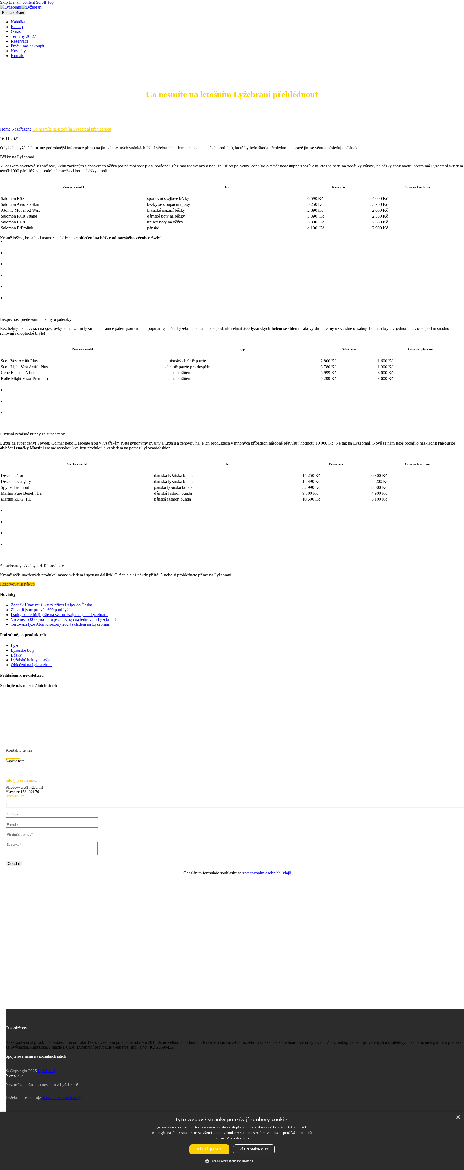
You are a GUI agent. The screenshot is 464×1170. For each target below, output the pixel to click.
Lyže (15, 645)
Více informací (238, 1138)
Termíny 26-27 (23, 36)
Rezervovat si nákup (17, 584)
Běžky (16, 655)
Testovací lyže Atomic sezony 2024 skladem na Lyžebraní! (60, 624)
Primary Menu (13, 12)
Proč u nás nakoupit (27, 46)
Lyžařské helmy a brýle (30, 660)
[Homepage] (21, 7)
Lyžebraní (46, 1070)
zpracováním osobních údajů (266, 873)
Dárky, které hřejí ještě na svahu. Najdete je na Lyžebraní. (59, 614)
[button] (232, 1161)
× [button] (458, 1117)
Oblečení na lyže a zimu (31, 664)
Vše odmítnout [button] (254, 1149)
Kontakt (17, 55)
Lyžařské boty (23, 650)
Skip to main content (17, 2)
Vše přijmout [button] (209, 1149)
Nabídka (18, 22)
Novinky (18, 51)
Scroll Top (45, 2)
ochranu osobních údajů (62, 1097)
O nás (16, 31)
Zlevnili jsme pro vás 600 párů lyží (40, 610)
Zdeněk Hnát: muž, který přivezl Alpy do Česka (51, 605)
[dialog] (232, 1141)
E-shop (17, 26)
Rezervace (19, 41)
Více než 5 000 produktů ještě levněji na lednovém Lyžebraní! (63, 619)
